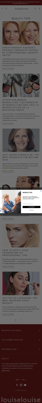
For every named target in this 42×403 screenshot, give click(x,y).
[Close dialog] (40, 191)
